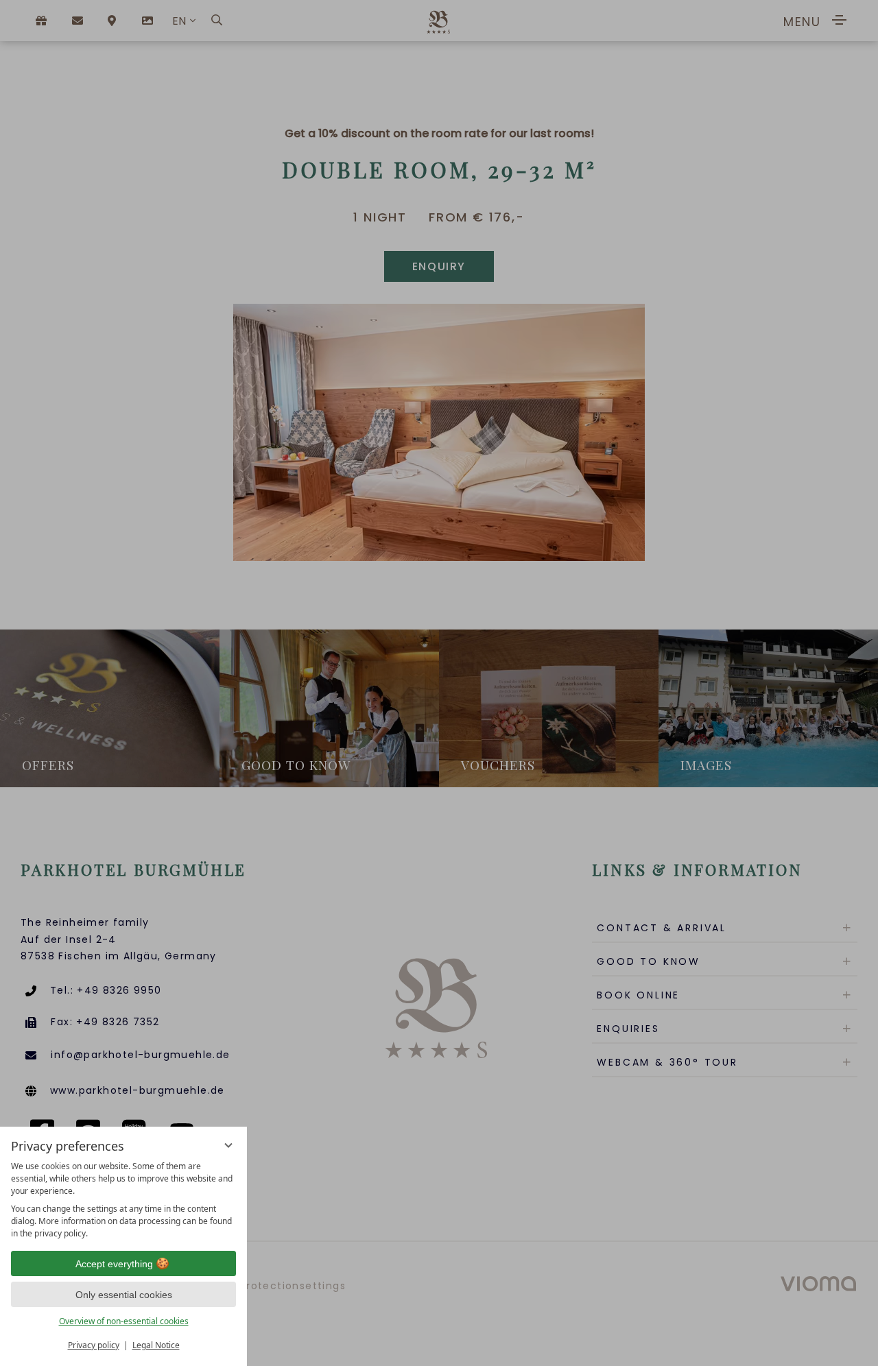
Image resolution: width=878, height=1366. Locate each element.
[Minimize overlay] (228, 1145)
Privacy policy (93, 1345)
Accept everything (114, 1263)
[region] (123, 1200)
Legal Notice (156, 1345)
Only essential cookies (123, 1294)
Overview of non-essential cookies (124, 1321)
